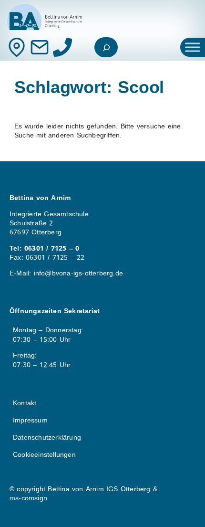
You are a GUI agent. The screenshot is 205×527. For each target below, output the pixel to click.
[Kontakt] (16, 47)
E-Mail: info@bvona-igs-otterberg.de (66, 273)
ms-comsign (28, 498)
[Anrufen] (62, 47)
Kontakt (24, 403)
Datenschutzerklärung (47, 437)
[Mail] (39, 47)
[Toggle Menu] (192, 47)
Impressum (30, 420)
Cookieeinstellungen (44, 454)
